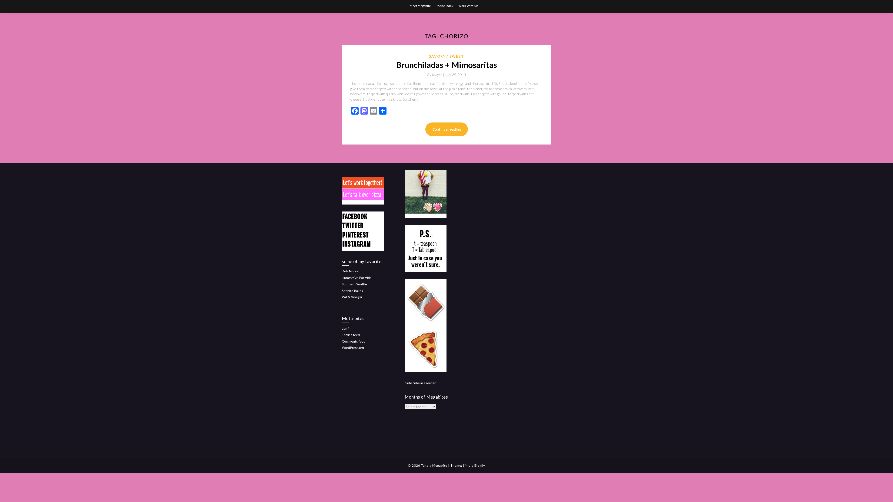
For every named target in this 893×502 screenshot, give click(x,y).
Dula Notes (350, 271)
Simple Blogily (474, 465)
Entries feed (351, 335)
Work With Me (468, 6)
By (436, 74)
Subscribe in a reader (420, 383)
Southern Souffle (354, 284)
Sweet (457, 56)
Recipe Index (444, 6)
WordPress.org (353, 348)
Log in (346, 328)
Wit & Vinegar (352, 297)
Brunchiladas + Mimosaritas (446, 64)
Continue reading (446, 129)
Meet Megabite (420, 6)
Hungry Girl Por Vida (356, 278)
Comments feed (353, 341)
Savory (437, 56)
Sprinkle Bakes (352, 291)
